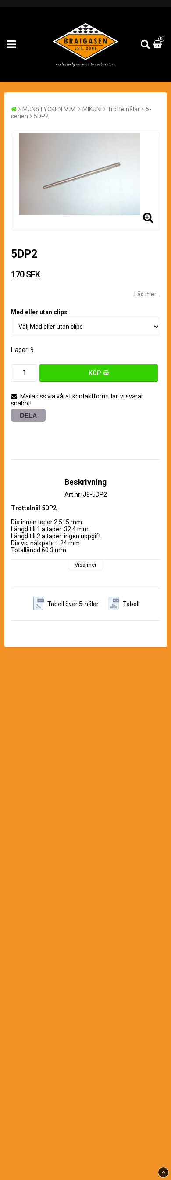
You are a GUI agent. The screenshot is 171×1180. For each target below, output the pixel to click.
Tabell (131, 604)
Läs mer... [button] (147, 294)
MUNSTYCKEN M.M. (49, 109)
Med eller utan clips (39, 312)
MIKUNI (92, 109)
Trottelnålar (123, 109)
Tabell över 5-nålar (73, 604)
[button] (158, 44)
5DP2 (41, 116)
